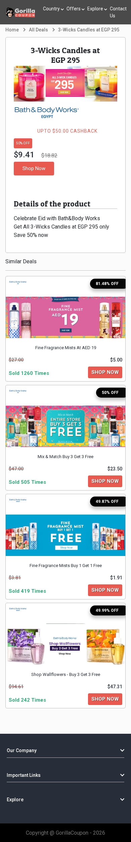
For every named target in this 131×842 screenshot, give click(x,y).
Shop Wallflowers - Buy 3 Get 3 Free (65, 674)
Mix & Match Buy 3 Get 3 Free (65, 456)
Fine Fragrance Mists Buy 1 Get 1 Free (66, 565)
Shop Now (34, 168)
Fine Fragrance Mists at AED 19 (65, 347)
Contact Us (118, 12)
